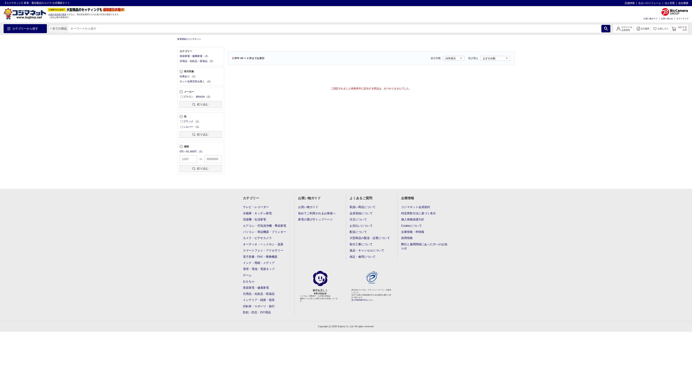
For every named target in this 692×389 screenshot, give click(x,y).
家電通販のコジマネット (189, 39)
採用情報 (407, 238)
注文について (358, 219)
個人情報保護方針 (412, 219)
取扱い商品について (363, 207)
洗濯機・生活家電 (254, 219)
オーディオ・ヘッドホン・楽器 (263, 244)
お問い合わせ (667, 18)
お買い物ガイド (650, 18)
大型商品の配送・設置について (370, 238)
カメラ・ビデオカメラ (257, 238)
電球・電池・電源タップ (259, 268)
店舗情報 (630, 3)
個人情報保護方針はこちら (362, 300)
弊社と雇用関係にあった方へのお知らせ (424, 246)
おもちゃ (248, 281)
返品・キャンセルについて (367, 250)
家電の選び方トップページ (315, 219)
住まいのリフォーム (649, 3)
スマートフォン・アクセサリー (263, 250)
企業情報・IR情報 (412, 231)
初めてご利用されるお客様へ (317, 213)
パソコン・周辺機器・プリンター (264, 231)
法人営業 (670, 3)
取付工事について (361, 244)
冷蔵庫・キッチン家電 (257, 213)
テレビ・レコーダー (256, 207)
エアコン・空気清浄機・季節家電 (264, 225)
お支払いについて (361, 225)
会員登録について (361, 213)
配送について (358, 231)
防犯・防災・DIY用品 (257, 312)
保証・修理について (363, 256)
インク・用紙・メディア (259, 262)
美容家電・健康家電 (256, 287)
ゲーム (247, 275)
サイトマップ (682, 18)
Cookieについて (411, 225)
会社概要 (683, 3)
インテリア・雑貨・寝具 (259, 299)
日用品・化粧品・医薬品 (259, 293)
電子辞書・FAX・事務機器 (260, 256)
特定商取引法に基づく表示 (418, 213)
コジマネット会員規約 (415, 207)
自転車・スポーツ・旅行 (259, 306)
